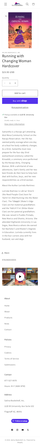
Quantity (5, 77)
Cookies (7, 352)
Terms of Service (11, 358)
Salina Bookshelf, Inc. (18, 440)
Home (7, 305)
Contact (7, 329)
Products (8, 317)
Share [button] (6, 253)
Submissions (9, 364)
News (6, 323)
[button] (6, 4)
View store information (14, 124)
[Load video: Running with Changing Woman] (20, 277)
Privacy (7, 346)
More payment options (20, 107)
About (7, 311)
